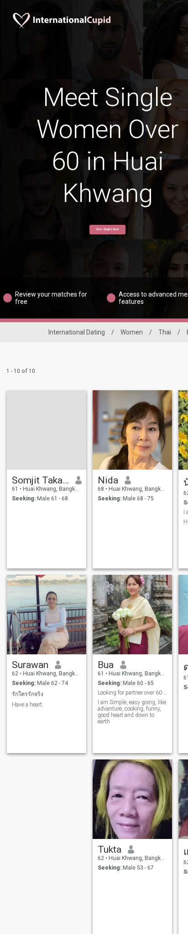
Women (131, 332)
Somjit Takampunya (40, 480)
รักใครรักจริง (27, 694)
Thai (164, 332)
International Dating (76, 332)
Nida (108, 480)
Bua (106, 664)
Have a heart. (27, 704)
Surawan (30, 664)
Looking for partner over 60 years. (132, 693)
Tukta (109, 849)
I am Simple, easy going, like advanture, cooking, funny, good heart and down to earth (132, 712)
